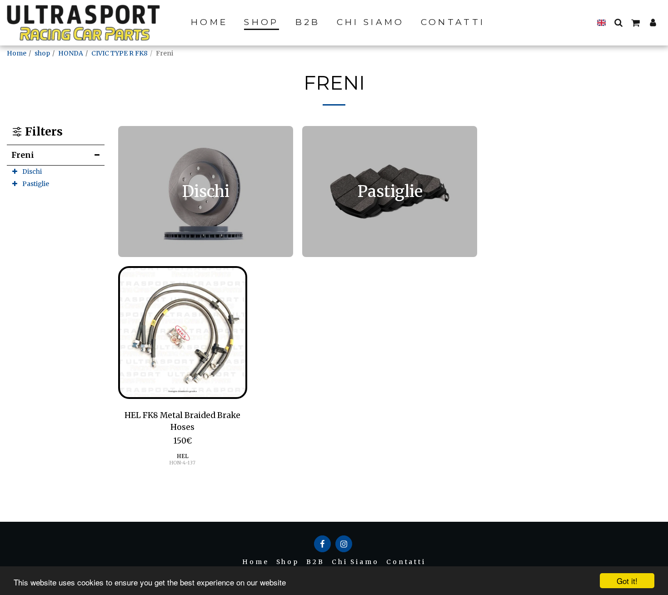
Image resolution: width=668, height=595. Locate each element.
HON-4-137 (182, 463)
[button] (618, 22)
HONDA (70, 53)
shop (42, 53)
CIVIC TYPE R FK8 (119, 53)
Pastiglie (35, 184)
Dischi (32, 171)
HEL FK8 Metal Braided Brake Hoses (182, 421)
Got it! (627, 580)
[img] (182, 332)
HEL (183, 456)
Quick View (182, 394)
